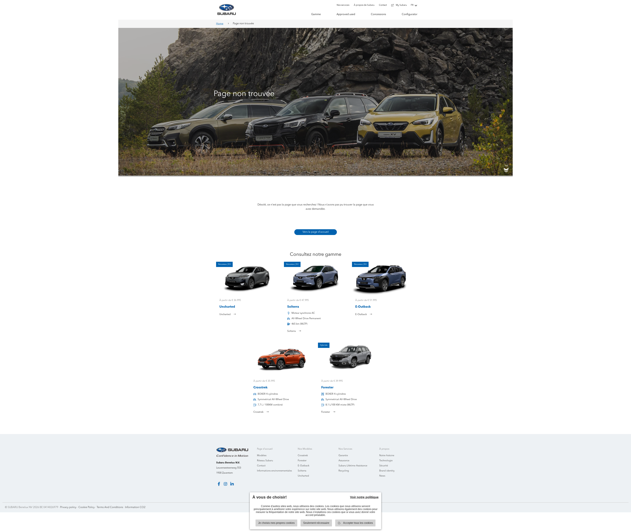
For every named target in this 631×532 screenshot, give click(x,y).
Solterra (302, 471)
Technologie (386, 460)
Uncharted (303, 476)
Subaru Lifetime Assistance (353, 466)
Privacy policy (68, 507)
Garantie (343, 455)
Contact (261, 466)
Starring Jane (618, 507)
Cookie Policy (86, 507)
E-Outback (303, 466)
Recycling (344, 471)
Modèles (261, 455)
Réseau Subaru (265, 460)
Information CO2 (135, 507)
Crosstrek (303, 455)
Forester (302, 460)
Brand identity (387, 471)
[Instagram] (225, 484)
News (382, 476)
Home (219, 23)
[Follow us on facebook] (219, 484)
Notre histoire (386, 455)
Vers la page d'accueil (316, 232)
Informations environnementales (274, 471)
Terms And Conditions (110, 507)
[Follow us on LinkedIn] (232, 484)
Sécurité (383, 466)
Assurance (344, 460)
